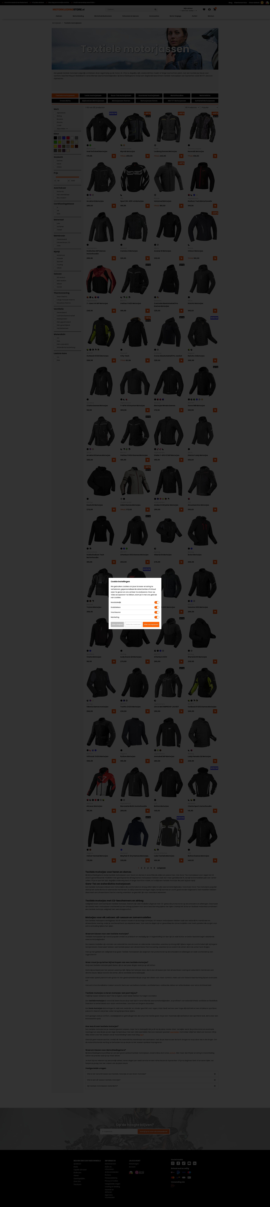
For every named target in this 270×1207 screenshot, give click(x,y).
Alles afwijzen (117, 624)
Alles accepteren (151, 624)
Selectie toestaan (133, 624)
